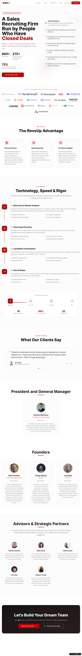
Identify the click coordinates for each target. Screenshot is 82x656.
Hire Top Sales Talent (11, 75)
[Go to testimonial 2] (39, 368)
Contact (67, 3)
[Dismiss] (80, 654)
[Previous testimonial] (67, 363)
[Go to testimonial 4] (42, 368)
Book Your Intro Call (28, 626)
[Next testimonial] (71, 363)
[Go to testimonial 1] (38, 368)
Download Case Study (53, 626)
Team (60, 3)
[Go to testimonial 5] (43, 368)
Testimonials (53, 3)
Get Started (76, 3)
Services (38, 3)
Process (45, 3)
